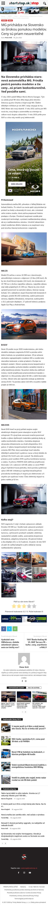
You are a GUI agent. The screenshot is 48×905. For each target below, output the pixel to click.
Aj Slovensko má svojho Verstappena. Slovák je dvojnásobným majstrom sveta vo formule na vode (22, 835)
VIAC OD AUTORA (34, 688)
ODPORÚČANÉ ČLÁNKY (16, 688)
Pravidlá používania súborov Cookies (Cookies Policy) (24, 893)
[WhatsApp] (15, 628)
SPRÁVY (10, 16)
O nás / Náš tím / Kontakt (37, 887)
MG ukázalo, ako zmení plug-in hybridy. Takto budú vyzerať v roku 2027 (39, 705)
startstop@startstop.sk (29, 868)
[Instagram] (25, 681)
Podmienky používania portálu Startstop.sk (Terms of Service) (24, 890)
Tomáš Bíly (4, 818)
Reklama (23, 887)
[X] (9, 628)
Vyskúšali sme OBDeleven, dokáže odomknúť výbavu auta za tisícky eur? (10, 643)
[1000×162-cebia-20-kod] (24, 618)
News (16, 16)
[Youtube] (29, 873)
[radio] (14, 606)
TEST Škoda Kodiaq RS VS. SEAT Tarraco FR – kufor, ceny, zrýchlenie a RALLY (36, 643)
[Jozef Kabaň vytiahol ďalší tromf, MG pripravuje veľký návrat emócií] (24, 696)
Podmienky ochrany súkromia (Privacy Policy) (24, 896)
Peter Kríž (8, 38)
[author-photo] (24, 659)
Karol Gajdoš (5, 809)
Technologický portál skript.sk (24, 898)
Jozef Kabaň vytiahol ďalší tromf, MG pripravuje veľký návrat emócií (23, 705)
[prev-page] (22, 712)
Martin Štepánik (6, 799)
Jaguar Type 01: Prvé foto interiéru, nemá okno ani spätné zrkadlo (7, 705)
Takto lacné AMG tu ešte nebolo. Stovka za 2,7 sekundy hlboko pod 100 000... (20, 794)
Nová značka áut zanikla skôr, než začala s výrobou (22, 814)
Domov (3, 16)
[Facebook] (3, 628)
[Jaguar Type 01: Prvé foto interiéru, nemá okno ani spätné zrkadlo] (8, 696)
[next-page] (25, 712)
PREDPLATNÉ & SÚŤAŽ (10, 887)
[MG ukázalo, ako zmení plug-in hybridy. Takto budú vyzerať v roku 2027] (39, 696)
